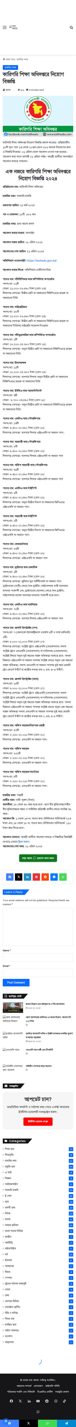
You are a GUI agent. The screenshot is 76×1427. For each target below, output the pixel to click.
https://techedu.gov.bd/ (42, 260)
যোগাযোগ (38, 1386)
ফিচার (7, 1272)
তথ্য (7, 1201)
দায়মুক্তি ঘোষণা (62, 1391)
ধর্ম (6, 1254)
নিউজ (8, 1213)
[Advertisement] (42, 25)
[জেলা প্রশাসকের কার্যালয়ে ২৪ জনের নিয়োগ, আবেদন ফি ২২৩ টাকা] (13, 1022)
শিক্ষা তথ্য (9, 1149)
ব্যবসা (7, 1219)
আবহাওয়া (9, 1266)
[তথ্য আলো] (13, 27)
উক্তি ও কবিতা (11, 1313)
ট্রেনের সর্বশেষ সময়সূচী (16, 1283)
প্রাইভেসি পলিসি (52, 1386)
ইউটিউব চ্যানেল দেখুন (38, 1121)
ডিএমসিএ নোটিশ (45, 1391)
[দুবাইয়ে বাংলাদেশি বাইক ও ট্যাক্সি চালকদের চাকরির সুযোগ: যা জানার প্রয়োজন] (13, 1038)
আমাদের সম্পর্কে (24, 1386)
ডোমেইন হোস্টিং (12, 1307)
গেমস (7, 1289)
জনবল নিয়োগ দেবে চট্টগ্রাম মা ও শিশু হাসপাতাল (45, 1004)
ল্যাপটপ (8, 1336)
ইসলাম (8, 1260)
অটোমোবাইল (11, 1184)
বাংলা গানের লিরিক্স (14, 1231)
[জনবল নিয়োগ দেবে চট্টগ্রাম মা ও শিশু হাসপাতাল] (13, 1007)
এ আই (8, 1172)
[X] (18, 877)
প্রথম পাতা (10, 59)
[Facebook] (9, 877)
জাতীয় (8, 1236)
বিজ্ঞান (8, 1178)
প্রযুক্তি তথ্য (10, 1166)
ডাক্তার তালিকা (11, 1225)
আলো (8, 90)
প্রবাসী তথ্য (10, 1207)
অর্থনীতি (9, 1242)
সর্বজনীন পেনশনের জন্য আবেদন (38, 1066)
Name (7, 950)
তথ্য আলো (33, 1380)
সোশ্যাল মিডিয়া (12, 1301)
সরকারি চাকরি (11, 1190)
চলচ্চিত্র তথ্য (10, 1324)
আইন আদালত (12, 1330)
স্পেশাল (8, 1277)
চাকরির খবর (22, 59)
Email (6, 966)
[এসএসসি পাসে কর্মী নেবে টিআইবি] (13, 1055)
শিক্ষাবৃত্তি (9, 1154)
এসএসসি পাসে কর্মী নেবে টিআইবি (39, 1050)
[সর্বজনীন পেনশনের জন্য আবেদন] (13, 1071)
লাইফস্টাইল (10, 1248)
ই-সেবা (8, 1195)
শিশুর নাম (9, 1318)
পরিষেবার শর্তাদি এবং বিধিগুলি (21, 1391)
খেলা (7, 1295)
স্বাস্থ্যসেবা (9, 1342)
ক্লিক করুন (23, 841)
